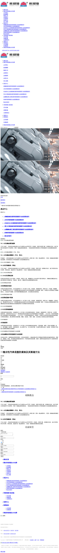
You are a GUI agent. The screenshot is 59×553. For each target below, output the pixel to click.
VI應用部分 (6, 39)
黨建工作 (5, 15)
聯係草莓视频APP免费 (9, 47)
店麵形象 (5, 38)
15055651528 (13, 533)
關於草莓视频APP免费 (9, 11)
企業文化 (5, 20)
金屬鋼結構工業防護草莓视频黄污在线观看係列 (15, 30)
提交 (2, 456)
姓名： (2, 436)
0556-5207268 (6, 533)
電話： (2, 447)
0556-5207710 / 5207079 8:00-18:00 (10, 50)
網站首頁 (5, 9)
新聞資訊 (5, 42)
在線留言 (7, 371)
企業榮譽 (5, 18)
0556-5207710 (6, 530)
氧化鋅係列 (6, 33)
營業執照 (42, 540)
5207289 (16, 530)
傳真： (2, 450)
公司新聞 (5, 44)
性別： (2, 439)
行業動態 (5, 45)
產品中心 (5, 23)
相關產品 (3, 371)
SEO (38, 540)
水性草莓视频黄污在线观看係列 (11, 26)
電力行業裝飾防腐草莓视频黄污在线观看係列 (14, 29)
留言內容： (4, 432)
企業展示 (5, 17)
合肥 (35, 540)
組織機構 (5, 14)
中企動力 (32, 540)
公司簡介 (5, 12)
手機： (2, 444)
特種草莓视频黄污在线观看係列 (11, 32)
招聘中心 (5, 41)
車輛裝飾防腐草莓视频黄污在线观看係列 (13, 24)
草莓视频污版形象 (8, 35)
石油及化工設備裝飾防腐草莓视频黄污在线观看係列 (16, 27)
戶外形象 (5, 36)
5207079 (12, 530)
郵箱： (2, 453)
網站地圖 (3, 551)
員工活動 (5, 21)
